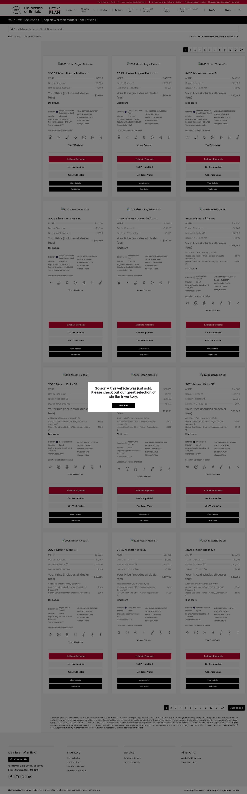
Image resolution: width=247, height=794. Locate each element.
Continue (123, 405)
